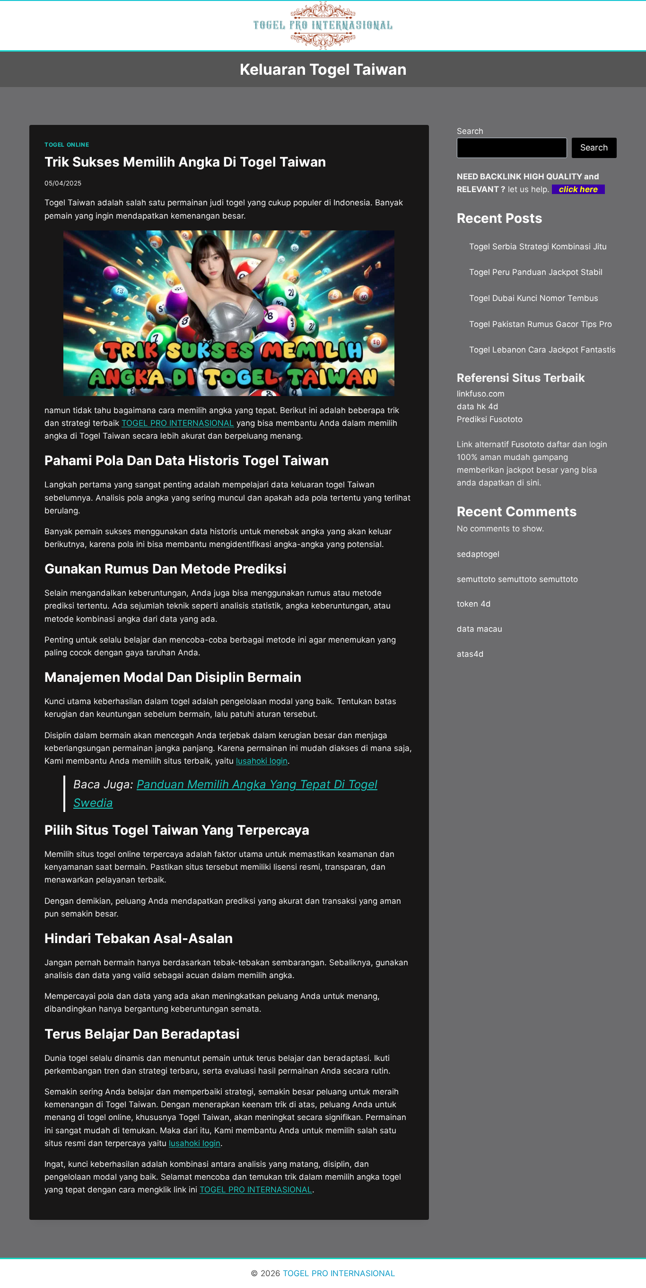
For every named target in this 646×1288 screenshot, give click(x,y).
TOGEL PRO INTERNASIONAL (256, 1189)
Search (470, 131)
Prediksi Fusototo (490, 419)
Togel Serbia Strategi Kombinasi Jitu (538, 246)
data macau (479, 629)
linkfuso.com (481, 393)
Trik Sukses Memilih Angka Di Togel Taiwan (185, 162)
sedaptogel (478, 554)
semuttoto (476, 579)
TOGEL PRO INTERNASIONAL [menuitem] (178, 423)
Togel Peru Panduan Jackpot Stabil (535, 272)
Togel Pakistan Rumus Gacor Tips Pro (540, 324)
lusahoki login (262, 761)
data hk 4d (477, 406)
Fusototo (527, 444)
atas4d (470, 654)
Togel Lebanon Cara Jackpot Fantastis (542, 349)
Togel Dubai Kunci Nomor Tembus (533, 298)
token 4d (474, 604)
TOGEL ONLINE (66, 144)
